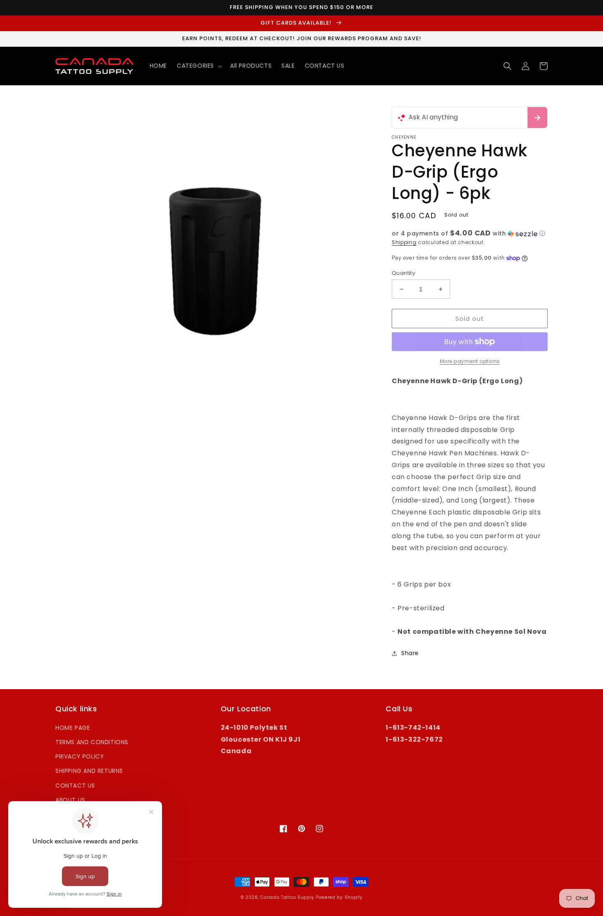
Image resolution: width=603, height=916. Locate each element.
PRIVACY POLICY (79, 756)
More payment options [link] (470, 361)
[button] (198, 65)
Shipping (404, 242)
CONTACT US (75, 785)
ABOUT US (70, 800)
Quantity (403, 273)
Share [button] (410, 653)
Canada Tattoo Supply (287, 897)
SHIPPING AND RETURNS (89, 771)
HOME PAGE (72, 728)
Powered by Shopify (339, 897)
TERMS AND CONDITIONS (91, 742)
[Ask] (537, 117)
